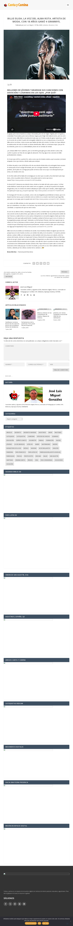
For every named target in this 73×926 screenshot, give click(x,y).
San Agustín (54, 456)
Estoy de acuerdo (31, 923)
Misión (55, 444)
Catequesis (10, 436)
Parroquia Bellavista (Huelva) (50, 452)
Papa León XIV (32, 452)
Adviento (18, 432)
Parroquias (10, 456)
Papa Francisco (20, 452)
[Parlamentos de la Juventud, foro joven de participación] (28, 314)
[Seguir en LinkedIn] (19, 904)
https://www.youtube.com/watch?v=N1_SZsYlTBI (38, 226)
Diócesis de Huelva (43, 436)
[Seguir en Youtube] (24, 904)
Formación (50, 440)
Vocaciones (59, 460)
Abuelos (9, 432)
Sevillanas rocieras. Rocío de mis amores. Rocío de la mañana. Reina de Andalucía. (12, 324)
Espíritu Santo (21, 440)
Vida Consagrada (46, 460)
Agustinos (42, 432)
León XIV (30, 444)
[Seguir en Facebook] (6, 904)
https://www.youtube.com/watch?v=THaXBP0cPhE (49, 191)
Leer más (45, 923)
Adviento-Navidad (30, 432)
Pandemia (9, 452)
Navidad (33, 448)
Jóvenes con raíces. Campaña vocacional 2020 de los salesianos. (60, 315)
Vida (36, 460)
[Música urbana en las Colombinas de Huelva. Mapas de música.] (44, 309)
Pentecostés (28, 456)
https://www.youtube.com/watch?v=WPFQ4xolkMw (26, 180)
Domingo (55, 436)
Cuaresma (31, 436)
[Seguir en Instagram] (15, 904)
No (39, 923)
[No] (71, 921)
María (37, 444)
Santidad (9, 460)
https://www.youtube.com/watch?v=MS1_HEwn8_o (50, 199)
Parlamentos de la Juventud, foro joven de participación (28, 323)
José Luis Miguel (28, 25)
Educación (10, 440)
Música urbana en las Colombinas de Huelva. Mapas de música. (44, 315)
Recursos (51, 25)
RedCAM (38, 456)
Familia (41, 440)
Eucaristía (32, 440)
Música (26, 448)
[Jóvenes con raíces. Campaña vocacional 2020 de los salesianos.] (60, 309)
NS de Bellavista (44, 448)
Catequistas (21, 436)
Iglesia (58, 440)
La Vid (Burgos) (19, 444)
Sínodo (30, 460)
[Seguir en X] (10, 904)
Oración (55, 448)
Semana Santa (20, 460)
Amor (50, 432)
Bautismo (58, 432)
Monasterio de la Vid (13, 448)
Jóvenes (45, 25)
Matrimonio (46, 444)
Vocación (9, 464)
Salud (45, 456)
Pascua (19, 456)
